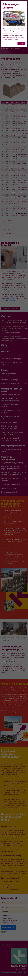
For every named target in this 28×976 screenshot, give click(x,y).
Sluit (21, 43)
